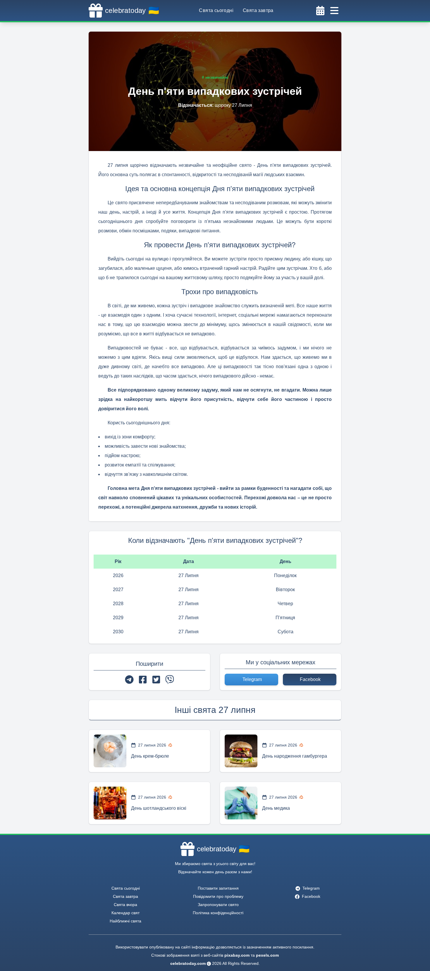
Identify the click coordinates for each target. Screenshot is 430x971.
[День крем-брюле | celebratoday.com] (110, 751)
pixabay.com (237, 955)
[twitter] (156, 679)
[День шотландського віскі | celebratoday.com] (110, 803)
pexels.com (267, 955)
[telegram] (129, 679)
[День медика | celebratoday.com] (241, 803)
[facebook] (142, 679)
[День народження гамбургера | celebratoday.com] (241, 751)
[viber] (169, 679)
